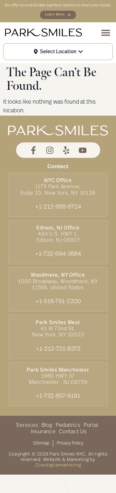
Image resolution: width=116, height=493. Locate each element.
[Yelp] (66, 150)
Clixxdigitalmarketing (58, 465)
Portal (91, 425)
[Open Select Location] (80, 51)
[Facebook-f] (33, 150)
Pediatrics (68, 425)
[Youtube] (83, 150)
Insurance (43, 432)
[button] (105, 33)
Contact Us (73, 432)
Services (27, 425)
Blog (47, 425)
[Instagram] (50, 150)
